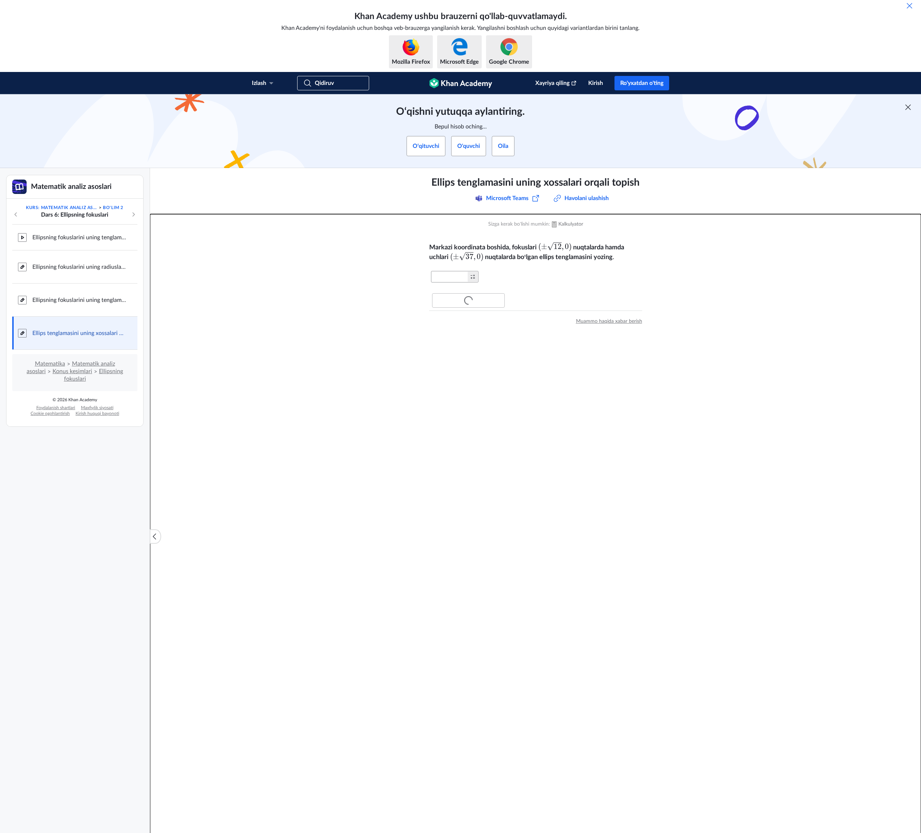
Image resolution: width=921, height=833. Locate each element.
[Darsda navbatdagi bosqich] (133, 214)
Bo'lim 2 (113, 207)
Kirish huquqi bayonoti (97, 413)
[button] (473, 277)
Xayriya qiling (552, 83)
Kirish (595, 83)
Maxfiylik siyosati (97, 408)
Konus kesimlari (72, 371)
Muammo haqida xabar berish (609, 321)
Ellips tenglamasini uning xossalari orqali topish (79, 333)
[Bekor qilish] (909, 6)
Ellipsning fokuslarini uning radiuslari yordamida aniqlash (79, 267)
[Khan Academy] (460, 83)
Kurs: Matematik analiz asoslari (61, 207)
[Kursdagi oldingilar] (16, 214)
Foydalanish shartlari (55, 408)
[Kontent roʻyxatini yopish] (155, 536)
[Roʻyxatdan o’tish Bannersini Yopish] (908, 107)
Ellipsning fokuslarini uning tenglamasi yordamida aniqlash (79, 237)
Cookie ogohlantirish (50, 413)
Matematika (50, 364)
